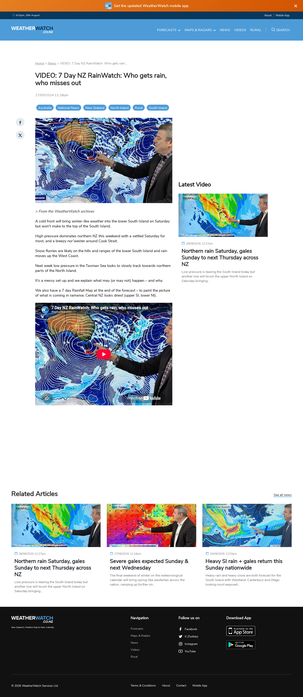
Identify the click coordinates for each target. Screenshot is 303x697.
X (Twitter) (191, 637)
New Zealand (94, 108)
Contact (181, 686)
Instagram (191, 644)
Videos (240, 30)
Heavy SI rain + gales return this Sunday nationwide (244, 564)
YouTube (190, 651)
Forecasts (166, 30)
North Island (119, 108)
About (267, 15)
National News (68, 108)
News (225, 30)
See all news (283, 495)
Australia (45, 108)
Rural (256, 30)
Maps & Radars (198, 30)
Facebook (191, 629)
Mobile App (283, 15)
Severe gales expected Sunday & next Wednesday (149, 564)
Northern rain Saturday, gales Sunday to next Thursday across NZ (220, 258)
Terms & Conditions (143, 686)
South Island (158, 108)
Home (39, 63)
